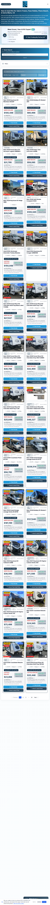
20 (31, 697)
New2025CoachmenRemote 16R (36, 611)
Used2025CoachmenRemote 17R (13, 663)
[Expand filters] (47, 64)
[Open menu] (48, 4)
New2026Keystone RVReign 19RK (12, 201)
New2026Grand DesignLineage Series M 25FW (11, 511)
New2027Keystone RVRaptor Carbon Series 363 (36, 561)
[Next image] (22, 87)
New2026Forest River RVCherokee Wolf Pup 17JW (35, 304)
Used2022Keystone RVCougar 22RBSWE (34, 252)
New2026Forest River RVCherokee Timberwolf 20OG (36, 407)
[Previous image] (4, 87)
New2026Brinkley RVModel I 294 (36, 100)
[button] (25, 35)
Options (34, 901)
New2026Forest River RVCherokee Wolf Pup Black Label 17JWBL (13, 305)
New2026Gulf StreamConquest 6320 (34, 200)
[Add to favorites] (22, 94)
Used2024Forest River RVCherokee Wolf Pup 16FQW (35, 663)
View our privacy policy (18, 903)
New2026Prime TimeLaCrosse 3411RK (33, 150)
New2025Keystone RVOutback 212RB (10, 561)
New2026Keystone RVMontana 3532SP (10, 100)
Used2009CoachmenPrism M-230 (12, 458)
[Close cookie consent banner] (47, 901)
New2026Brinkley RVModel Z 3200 (36, 511)
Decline (39, 901)
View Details (14, 122)
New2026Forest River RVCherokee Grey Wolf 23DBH (12, 357)
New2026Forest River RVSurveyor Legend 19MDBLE (12, 150)
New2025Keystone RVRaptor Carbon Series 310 (13, 612)
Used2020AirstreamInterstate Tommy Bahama (11, 252)
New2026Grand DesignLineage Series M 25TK (34, 458)
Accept (44, 901)
